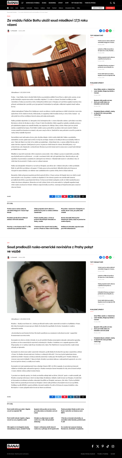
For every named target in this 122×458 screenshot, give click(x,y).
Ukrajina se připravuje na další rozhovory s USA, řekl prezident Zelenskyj (44, 420)
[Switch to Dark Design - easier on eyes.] (111, 3)
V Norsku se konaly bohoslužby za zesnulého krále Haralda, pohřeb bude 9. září (73, 420)
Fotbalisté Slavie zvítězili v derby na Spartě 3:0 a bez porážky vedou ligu (104, 113)
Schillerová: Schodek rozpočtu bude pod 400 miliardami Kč (72, 227)
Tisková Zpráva (90, 3)
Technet (54, 8)
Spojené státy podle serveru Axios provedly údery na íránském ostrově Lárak (103, 102)
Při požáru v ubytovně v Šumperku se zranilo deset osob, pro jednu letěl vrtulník (73, 210)
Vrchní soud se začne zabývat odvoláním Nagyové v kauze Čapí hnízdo (17, 210)
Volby (78, 8)
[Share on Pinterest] (107, 30)
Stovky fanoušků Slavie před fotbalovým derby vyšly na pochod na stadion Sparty (73, 219)
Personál (14, 30)
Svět (67, 3)
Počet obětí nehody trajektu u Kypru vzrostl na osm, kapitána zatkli (18, 419)
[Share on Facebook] (100, 30)
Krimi (11, 8)
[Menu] (22, 3)
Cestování (29, 8)
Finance (36, 8)
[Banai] (13, 3)
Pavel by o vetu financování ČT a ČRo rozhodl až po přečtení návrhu (19, 227)
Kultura (43, 8)
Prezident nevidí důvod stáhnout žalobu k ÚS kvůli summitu (17, 218)
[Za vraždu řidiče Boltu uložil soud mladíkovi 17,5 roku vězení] (46, 60)
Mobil (48, 8)
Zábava (61, 8)
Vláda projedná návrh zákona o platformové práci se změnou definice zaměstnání (46, 210)
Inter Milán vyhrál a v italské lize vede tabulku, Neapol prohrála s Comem (104, 91)
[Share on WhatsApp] (110, 30)
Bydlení (22, 8)
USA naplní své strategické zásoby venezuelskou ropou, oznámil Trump (18, 428)
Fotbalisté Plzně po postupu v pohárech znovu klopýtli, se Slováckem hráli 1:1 (106, 66)
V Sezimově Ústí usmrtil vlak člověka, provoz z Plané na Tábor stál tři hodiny (46, 227)
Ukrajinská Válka (70, 8)
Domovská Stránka (33, 3)
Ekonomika (52, 3)
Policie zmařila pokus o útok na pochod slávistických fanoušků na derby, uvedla (45, 219)
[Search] (114, 3)
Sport (60, 3)
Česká (44, 3)
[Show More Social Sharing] (113, 30)
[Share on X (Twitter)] (103, 30)
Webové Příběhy (98, 8)
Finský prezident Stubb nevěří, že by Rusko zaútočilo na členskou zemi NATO (72, 411)
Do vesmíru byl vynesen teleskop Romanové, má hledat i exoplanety (72, 428)
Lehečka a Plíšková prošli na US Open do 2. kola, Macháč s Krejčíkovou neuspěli (106, 49)
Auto (16, 8)
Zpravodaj (110, 8)
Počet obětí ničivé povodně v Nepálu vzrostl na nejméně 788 (106, 74)
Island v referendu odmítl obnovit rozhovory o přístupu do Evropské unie (46, 428)
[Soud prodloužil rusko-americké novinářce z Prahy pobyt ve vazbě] (46, 287)
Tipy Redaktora (76, 3)
